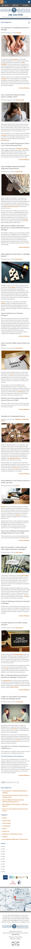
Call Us (6, 5)
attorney (18, 515)
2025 (3, 849)
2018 (3, 866)
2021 (3, 859)
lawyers (3, 303)
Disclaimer (12, 938)
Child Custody (20, 100)
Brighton (16, 920)
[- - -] (2, 2)
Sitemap (19, 938)
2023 (3, 854)
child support (25, 575)
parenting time (5, 140)
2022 (3, 856)
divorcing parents (18, 654)
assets (12, 374)
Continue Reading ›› (24, 88)
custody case (7, 680)
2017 (3, 869)
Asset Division (19, 171)
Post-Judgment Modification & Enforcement (15, 839)
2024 (3, 851)
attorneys (3, 78)
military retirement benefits (11, 206)
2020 (3, 861)
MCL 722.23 (14, 687)
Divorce (17, 485)
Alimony (4, 818)
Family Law (5, 831)
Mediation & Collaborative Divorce (12, 834)
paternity (14, 59)
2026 (3, 846)
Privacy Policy (18, 937)
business (14, 728)
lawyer (7, 668)
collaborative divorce (14, 458)
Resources (11, 937)
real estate (12, 287)
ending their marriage (22, 148)
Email (16, 5)
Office (26, 5)
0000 (3, 871)
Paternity (19, 32)
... (16, 782)
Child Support (19, 552)
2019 (3, 864)
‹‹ (1, 782)
